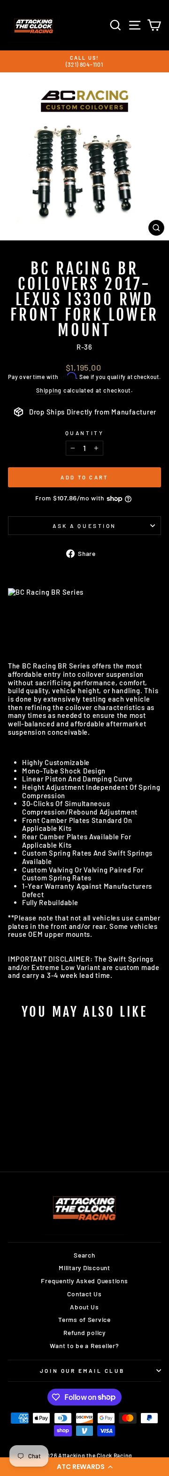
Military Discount (84, 1268)
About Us (84, 1307)
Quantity (84, 432)
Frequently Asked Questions (84, 1281)
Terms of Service (84, 1319)
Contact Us (84, 1294)
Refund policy (84, 1332)
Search (84, 1255)
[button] (84, 1466)
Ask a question (84, 525)
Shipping (48, 390)
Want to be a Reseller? (84, 1345)
